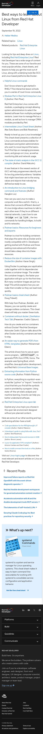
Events (4, 705)
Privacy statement (7, 726)
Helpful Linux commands (16, 81)
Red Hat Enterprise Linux (21, 57)
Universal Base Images (28, 367)
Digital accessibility (29, 728)
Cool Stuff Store (28, 711)
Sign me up (7, 685)
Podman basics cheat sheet (17, 295)
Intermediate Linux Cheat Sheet (19, 126)
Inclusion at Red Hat (8, 711)
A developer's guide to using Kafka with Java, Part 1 (22, 431)
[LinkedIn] (23, 611)
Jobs (24, 703)
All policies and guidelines (10, 728)
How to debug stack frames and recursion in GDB (22, 437)
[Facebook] (39, 611)
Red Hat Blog (27, 708)
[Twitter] (34, 611)
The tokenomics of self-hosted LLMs (19, 507)
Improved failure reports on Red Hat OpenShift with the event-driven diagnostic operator (19, 480)
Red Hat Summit (7, 714)
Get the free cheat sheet (16, 590)
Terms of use (27, 726)
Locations (26, 705)
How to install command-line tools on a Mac (20, 448)
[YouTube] (28, 611)
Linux (19, 41)
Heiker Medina (11, 35)
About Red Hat (6, 703)
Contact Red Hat (7, 708)
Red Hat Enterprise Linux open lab (20, 402)
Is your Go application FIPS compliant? (18, 443)
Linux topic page (17, 455)
